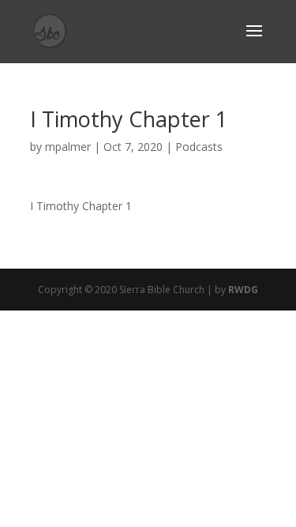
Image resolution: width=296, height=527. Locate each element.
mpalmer (68, 146)
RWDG (243, 289)
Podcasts (199, 146)
